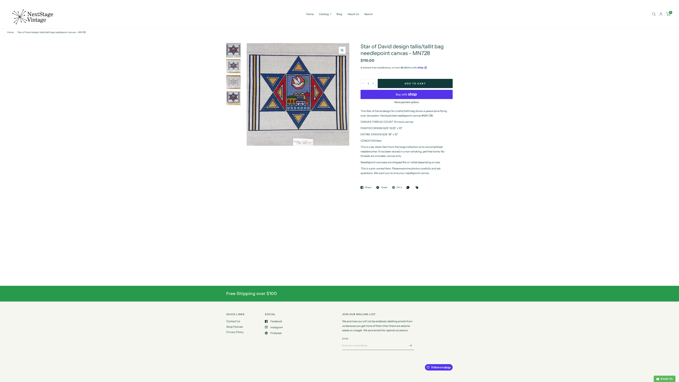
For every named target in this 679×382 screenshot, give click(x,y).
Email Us (666, 378)
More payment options (406, 102)
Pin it (399, 187)
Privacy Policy (235, 332)
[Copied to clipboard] (418, 187)
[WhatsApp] (409, 187)
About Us (353, 14)
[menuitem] (310, 14)
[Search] (654, 14)
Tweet (384, 187)
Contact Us (233, 321)
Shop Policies (234, 326)
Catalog (324, 14)
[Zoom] (342, 50)
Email (345, 338)
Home (310, 14)
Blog (339, 14)
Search (368, 14)
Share (368, 187)
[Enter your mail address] (410, 345)
